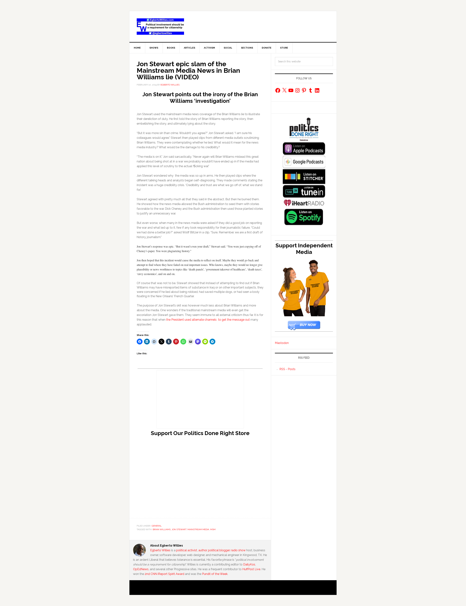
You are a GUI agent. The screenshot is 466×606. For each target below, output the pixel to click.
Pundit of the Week (215, 574)
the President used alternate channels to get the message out (208, 319)
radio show (238, 550)
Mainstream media (198, 529)
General (157, 526)
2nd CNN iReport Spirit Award (164, 574)
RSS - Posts (287, 369)
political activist (186, 550)
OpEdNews (141, 569)
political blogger (219, 550)
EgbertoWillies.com (160, 26)
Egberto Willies (160, 550)
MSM (213, 529)
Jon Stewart (179, 529)
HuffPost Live (251, 569)
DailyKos (249, 564)
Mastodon (282, 343)
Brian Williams (162, 529)
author (202, 550)
